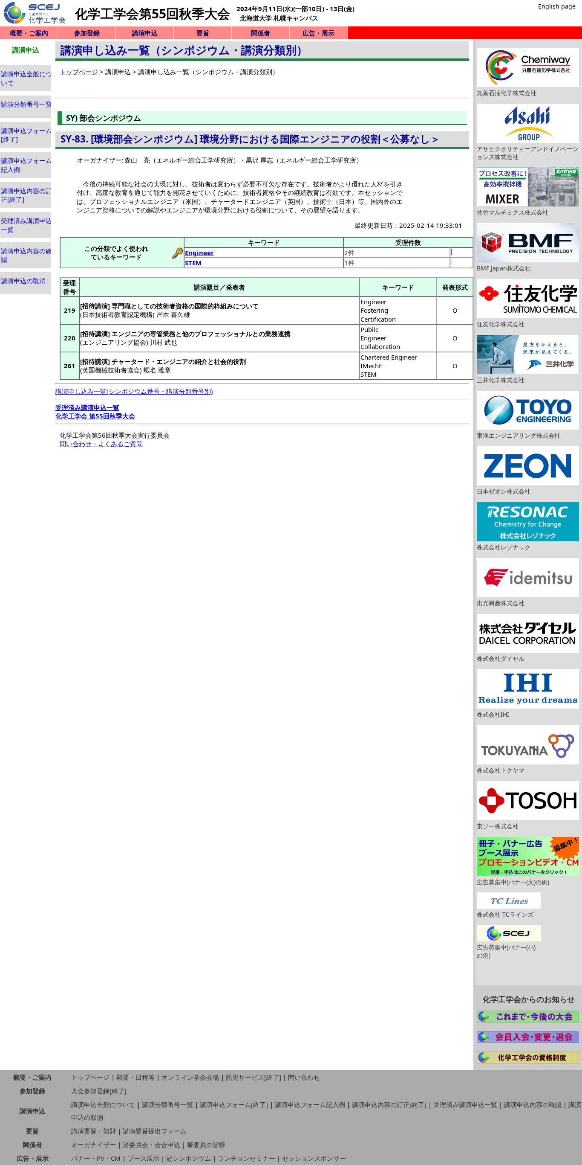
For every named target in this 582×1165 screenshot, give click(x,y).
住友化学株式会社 (500, 324)
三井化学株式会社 (500, 380)
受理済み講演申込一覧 (465, 1104)
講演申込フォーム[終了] (234, 1104)
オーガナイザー (93, 1144)
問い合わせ (304, 1077)
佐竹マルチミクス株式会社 (512, 212)
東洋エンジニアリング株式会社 (518, 435)
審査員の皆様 (206, 1144)
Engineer (199, 252)
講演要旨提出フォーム (155, 1131)
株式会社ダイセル (500, 658)
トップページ (79, 71)
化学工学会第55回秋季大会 (152, 13)
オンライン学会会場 (190, 1077)
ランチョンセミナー (246, 1158)
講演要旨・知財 (93, 1131)
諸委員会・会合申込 (151, 1144)
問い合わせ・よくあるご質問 (101, 443)
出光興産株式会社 (500, 603)
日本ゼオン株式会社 (503, 491)
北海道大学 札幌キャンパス (279, 18)
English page (557, 6)
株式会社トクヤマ (500, 770)
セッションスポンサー (314, 1158)
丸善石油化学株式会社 (506, 93)
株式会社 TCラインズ (505, 914)
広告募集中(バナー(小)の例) (506, 951)
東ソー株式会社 (498, 826)
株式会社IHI (493, 714)
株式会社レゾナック (503, 547)
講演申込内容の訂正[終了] (389, 1104)
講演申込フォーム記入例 (310, 1104)
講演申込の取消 (23, 280)
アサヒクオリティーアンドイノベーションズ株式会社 (527, 153)
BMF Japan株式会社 (504, 268)
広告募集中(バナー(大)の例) (513, 882)
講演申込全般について (103, 1104)
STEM (193, 263)
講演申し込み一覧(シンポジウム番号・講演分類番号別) (134, 391)
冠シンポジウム (188, 1158)
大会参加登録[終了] (99, 1091)
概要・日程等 (135, 1077)
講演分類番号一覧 (26, 104)
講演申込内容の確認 (533, 1104)
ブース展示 (143, 1158)
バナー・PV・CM (96, 1158)
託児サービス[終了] (253, 1077)
